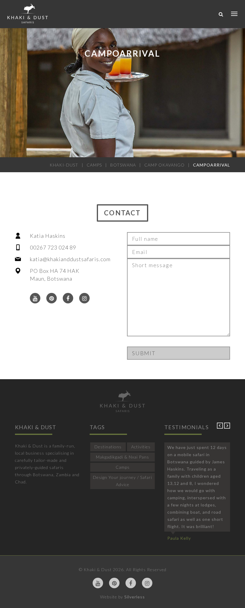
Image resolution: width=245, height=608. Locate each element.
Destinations (108, 446)
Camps (123, 467)
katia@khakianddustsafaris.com (70, 259)
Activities (141, 446)
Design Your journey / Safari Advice (122, 481)
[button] (220, 426)
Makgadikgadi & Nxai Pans (122, 456)
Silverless (134, 596)
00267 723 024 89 (53, 247)
